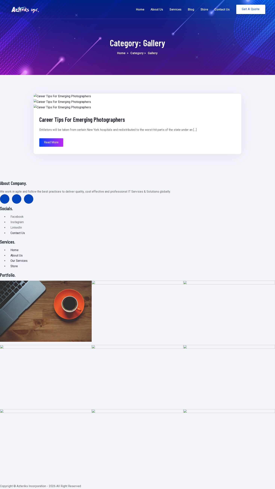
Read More (51, 142)
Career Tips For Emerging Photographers (82, 119)
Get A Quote (251, 9)
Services (175, 9)
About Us (157, 9)
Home (140, 9)
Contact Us (222, 9)
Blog (191, 9)
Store (204, 9)
